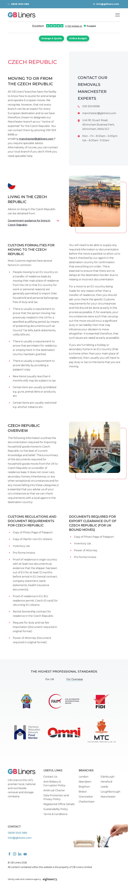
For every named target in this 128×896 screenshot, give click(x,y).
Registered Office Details (58, 804)
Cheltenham (86, 801)
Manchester (108, 796)
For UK (49, 679)
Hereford (106, 781)
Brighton (84, 786)
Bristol (83, 791)
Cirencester (86, 796)
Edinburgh (107, 776)
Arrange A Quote (51, 38)
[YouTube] (25, 854)
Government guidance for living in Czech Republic (29, 222)
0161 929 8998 (91, 106)
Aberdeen (85, 781)
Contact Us (50, 776)
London (83, 776)
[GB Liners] (21, 15)
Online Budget (78, 38)
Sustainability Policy (55, 809)
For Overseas (74, 679)
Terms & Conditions (55, 814)
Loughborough (110, 791)
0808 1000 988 (20, 4)
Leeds (104, 786)
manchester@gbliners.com (36, 138)
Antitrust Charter (54, 790)
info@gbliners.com (107, 4)
